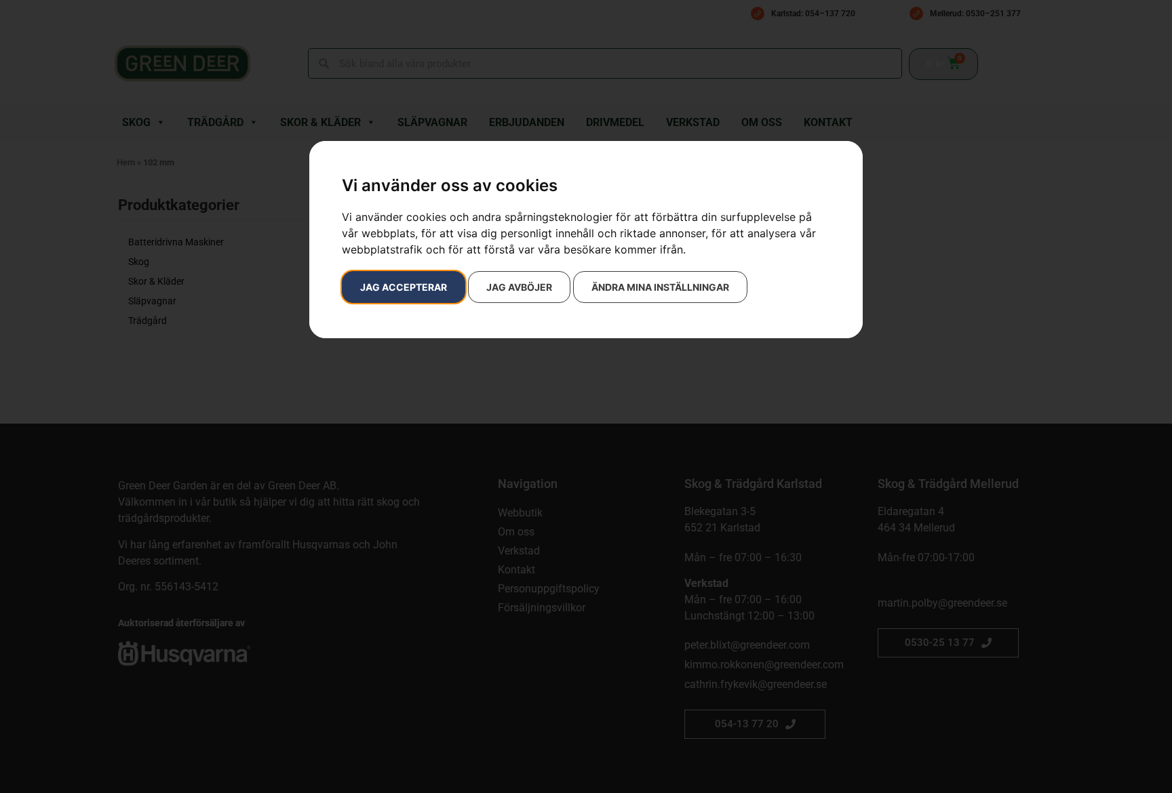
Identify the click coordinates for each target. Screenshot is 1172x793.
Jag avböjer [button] (519, 287)
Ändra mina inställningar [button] (660, 287)
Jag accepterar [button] (403, 287)
